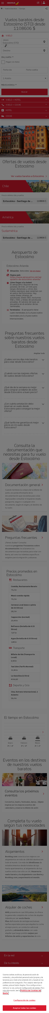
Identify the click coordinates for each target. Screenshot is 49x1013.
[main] (24, 990)
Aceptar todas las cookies (24, 1008)
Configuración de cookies (24, 1000)
